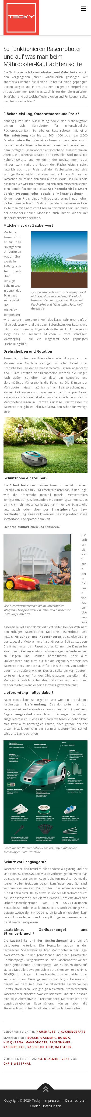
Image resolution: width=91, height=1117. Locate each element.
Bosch (33, 1038)
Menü (83, 9)
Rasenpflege (14, 1047)
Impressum (52, 1100)
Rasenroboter (40, 1047)
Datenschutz (74, 1100)
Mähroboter (37, 1042)
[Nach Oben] (45, 1089)
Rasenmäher (60, 1042)
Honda (64, 1038)
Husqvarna (14, 1042)
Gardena (48, 1038)
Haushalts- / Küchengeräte (61, 1032)
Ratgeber (63, 1047)
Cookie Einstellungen (45, 1106)
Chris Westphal (17, 1064)
